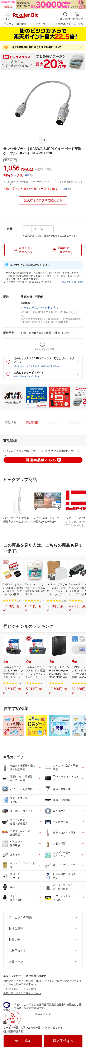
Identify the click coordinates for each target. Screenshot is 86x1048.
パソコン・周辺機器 (15, 24)
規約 (80, 281)
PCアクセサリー (41, 24)
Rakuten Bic (25, 16)
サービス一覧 (10, 1027)
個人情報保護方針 (13, 1031)
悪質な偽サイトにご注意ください (22, 993)
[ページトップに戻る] (80, 1034)
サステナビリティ (53, 1027)
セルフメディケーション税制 (19, 989)
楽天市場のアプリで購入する (43, 200)
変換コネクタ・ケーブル (69, 24)
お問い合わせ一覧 (30, 1027)
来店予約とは (69, 281)
